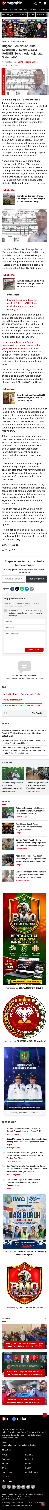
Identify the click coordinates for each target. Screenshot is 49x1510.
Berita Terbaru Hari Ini (13, 700)
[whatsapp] (22, 589)
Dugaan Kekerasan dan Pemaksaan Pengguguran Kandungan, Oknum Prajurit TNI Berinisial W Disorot (31, 875)
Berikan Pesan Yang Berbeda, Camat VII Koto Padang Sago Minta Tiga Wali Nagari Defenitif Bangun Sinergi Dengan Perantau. (31, 844)
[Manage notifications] (43, 1504)
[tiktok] (33, 1487)
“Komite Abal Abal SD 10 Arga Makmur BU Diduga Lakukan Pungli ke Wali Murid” (30, 284)
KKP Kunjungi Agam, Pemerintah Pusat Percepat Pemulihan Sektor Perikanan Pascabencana (23, 1182)
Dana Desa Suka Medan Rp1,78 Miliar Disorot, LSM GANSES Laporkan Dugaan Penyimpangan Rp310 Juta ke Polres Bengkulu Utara (30, 398)
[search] (40, 3)
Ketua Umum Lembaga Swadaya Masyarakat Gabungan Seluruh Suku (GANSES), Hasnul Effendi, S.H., (21, 345)
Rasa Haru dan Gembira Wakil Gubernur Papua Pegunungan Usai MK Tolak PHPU (24, 1401)
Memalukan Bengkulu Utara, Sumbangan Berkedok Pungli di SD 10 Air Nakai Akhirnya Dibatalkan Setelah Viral (30, 199)
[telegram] (27, 589)
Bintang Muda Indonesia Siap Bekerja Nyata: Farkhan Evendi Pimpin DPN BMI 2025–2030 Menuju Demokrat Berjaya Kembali (24, 1345)
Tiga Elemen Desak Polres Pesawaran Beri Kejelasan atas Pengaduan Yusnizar (29, 827)
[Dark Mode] (35, 3)
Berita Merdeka (10, 694)
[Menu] (44, 3)
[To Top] (45, 1415)
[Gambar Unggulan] (24, 94)
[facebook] (12, 589)
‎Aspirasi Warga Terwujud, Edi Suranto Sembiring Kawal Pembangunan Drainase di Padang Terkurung (37, 788)
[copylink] (32, 589)
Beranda (5, 41)
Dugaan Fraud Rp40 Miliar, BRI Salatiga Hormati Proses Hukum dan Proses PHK (24, 1129)
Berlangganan (36, 579)
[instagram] (23, 1487)
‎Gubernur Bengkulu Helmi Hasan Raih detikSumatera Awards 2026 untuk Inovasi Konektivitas (13, 788)
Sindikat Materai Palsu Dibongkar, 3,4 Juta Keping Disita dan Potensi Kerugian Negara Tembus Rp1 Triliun (25, 1155)
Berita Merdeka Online (28, 62)
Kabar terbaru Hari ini (12, 705)
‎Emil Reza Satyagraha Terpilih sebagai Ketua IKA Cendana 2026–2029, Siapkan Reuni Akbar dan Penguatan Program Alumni (27, 1169)
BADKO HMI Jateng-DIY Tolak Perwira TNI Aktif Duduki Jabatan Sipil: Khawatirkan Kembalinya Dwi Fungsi (24, 1373)
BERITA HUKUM (19, 41)
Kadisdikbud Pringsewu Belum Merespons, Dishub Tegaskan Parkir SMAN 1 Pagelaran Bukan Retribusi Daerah (31, 860)
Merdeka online (33, 705)
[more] (45, 1319)
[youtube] (28, 1487)
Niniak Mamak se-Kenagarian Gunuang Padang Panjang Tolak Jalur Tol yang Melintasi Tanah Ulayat (27, 1142)
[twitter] (17, 589)
